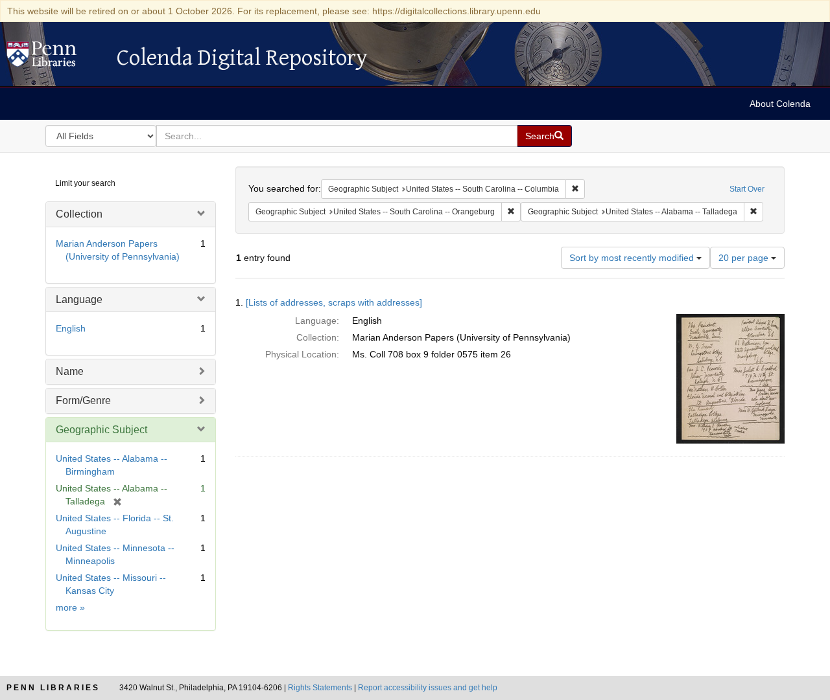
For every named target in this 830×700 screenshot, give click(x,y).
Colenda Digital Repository (55, 57)
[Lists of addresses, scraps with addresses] (334, 302)
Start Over (747, 189)
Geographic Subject (101, 429)
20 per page (744, 258)
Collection (79, 214)
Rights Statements (320, 687)
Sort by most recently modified (632, 258)
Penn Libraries (53, 687)
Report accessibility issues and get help (427, 687)
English (71, 328)
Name (70, 371)
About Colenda (780, 103)
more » (70, 607)
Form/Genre (83, 400)
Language (79, 299)
